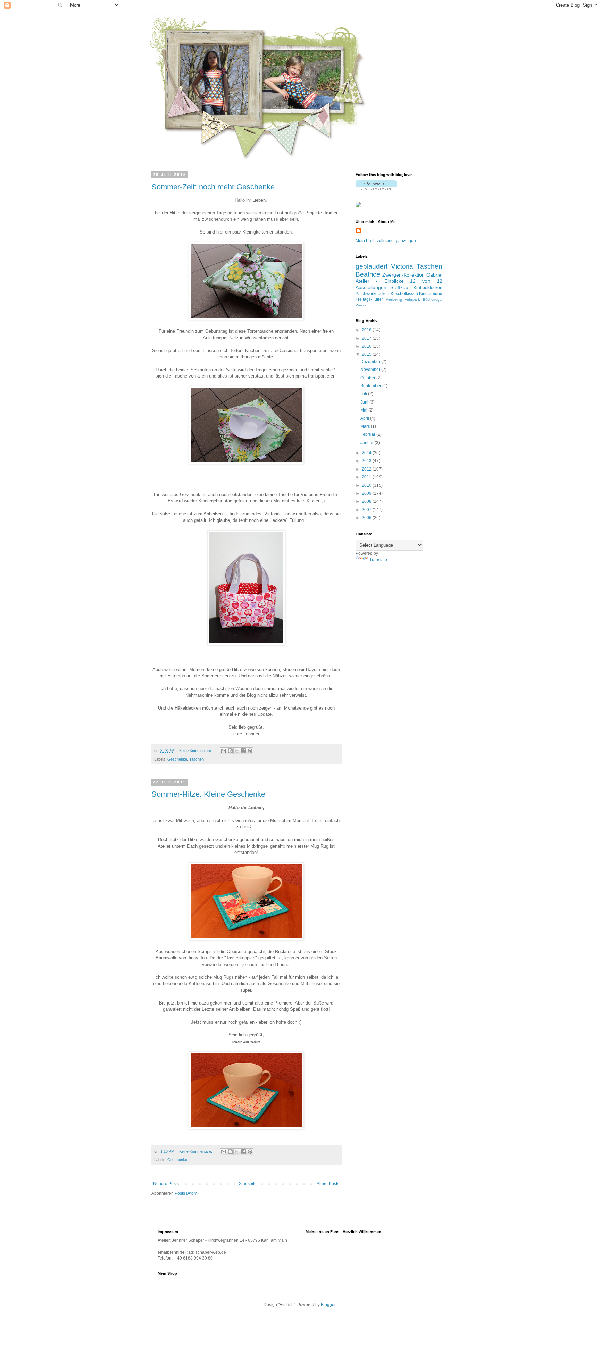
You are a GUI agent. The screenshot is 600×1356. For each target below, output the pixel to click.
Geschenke (177, 759)
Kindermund (430, 293)
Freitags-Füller (369, 299)
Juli (364, 393)
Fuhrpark (412, 299)
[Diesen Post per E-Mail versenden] (223, 750)
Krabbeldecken (428, 287)
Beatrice (368, 274)
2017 (367, 338)
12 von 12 (426, 281)
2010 (367, 485)
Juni (364, 402)
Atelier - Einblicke (380, 281)
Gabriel (434, 275)
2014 (367, 452)
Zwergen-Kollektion (403, 275)
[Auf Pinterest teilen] (250, 750)
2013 (367, 460)
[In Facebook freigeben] (243, 750)
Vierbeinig (394, 299)
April (365, 418)
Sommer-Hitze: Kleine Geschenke (208, 794)
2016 (367, 346)
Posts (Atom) (187, 1193)
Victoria (402, 266)
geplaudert (372, 266)
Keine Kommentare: (196, 750)
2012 (367, 469)
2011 (367, 477)
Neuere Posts (166, 1183)
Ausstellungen (371, 287)
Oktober (368, 377)
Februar (368, 434)
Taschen (196, 759)
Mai (364, 410)
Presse (361, 305)
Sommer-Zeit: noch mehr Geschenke (213, 187)
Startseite (248, 1183)
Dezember (370, 361)
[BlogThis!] (230, 750)
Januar (367, 442)
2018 (367, 330)
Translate (378, 559)
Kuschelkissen (404, 293)
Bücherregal (432, 300)
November (370, 369)
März (365, 426)
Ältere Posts (328, 1183)
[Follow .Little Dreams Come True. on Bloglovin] (376, 188)
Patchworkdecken (372, 293)
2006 (367, 517)
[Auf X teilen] (236, 750)
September (371, 385)
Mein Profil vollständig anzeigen (386, 240)
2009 (367, 493)
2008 (367, 501)
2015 (367, 354)
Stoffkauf (400, 287)
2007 (367, 509)
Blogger (328, 1304)
